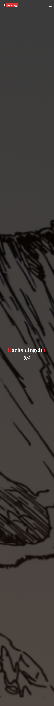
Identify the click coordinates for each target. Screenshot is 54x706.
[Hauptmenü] (49, 5)
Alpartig (10, 5)
